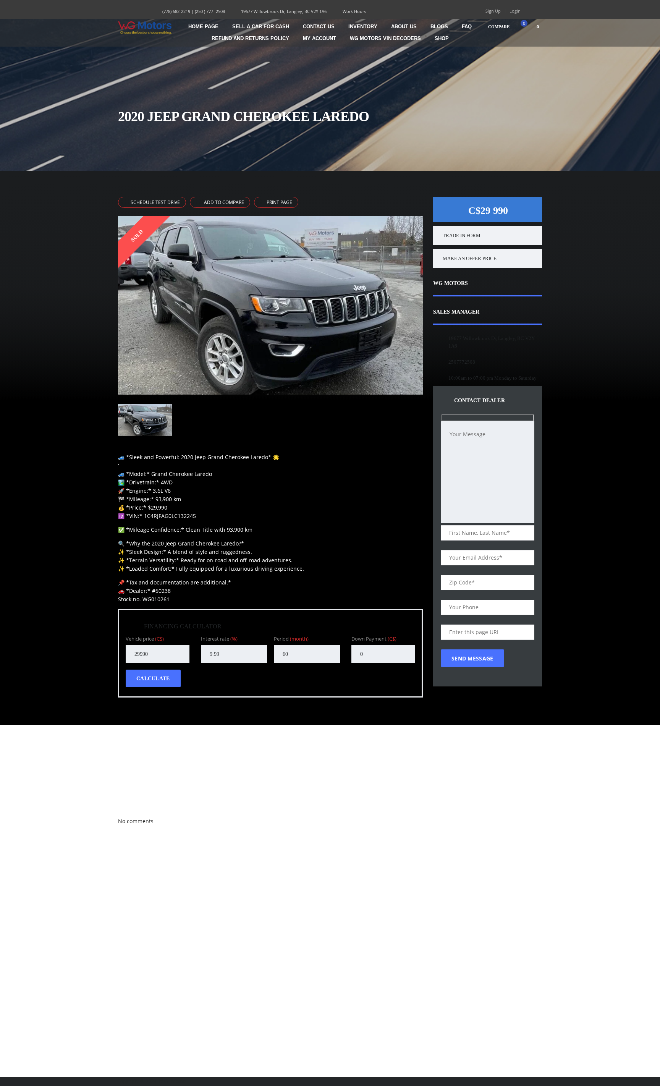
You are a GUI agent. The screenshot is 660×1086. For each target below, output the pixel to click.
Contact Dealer (478, 400)
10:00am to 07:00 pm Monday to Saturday (492, 378)
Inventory (362, 26)
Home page (203, 26)
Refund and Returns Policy (250, 38)
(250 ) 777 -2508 (210, 11)
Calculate (153, 678)
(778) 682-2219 (176, 11)
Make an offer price (470, 258)
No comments (136, 821)
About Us (404, 26)
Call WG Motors (131, 737)
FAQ (467, 26)
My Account (319, 38)
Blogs (439, 26)
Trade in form (461, 235)
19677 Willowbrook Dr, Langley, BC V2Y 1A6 (284, 11)
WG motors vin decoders (385, 38)
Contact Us (319, 26)
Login (515, 11)
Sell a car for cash (260, 26)
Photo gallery (129, 787)
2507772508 (461, 362)
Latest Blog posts (132, 804)
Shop (442, 38)
